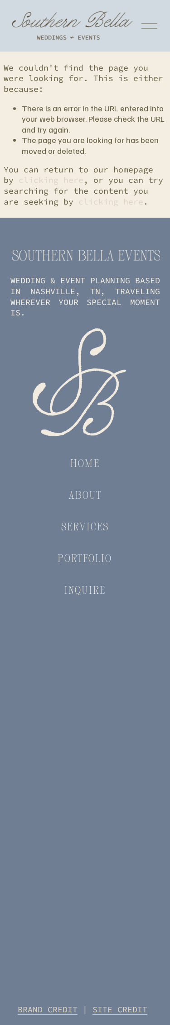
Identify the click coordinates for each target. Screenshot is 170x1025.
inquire (85, 589)
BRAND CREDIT (48, 1009)
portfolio (85, 558)
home (84, 463)
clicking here (51, 180)
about (85, 494)
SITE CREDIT (119, 1009)
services (85, 526)
